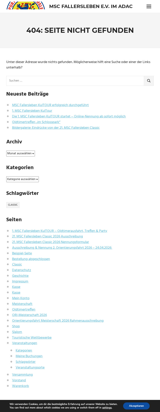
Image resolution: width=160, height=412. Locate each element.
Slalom (17, 332)
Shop (16, 326)
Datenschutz (21, 270)
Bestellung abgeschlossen (31, 259)
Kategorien (24, 350)
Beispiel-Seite (22, 253)
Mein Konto (20, 298)
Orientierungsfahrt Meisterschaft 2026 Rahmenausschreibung (58, 321)
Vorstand (19, 380)
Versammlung (22, 375)
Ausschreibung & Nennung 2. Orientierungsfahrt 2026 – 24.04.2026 (62, 248)
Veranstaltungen (24, 343)
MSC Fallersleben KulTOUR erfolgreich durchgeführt (50, 105)
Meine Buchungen (29, 356)
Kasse (16, 287)
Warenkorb (20, 386)
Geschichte (20, 276)
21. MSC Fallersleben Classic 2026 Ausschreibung (47, 236)
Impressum (20, 281)
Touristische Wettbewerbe (32, 338)
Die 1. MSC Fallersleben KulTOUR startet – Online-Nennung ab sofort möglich (69, 116)
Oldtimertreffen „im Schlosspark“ (36, 122)
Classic (13, 205)
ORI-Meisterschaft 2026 (29, 315)
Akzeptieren (136, 406)
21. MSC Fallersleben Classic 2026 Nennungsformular (50, 242)
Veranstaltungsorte (30, 367)
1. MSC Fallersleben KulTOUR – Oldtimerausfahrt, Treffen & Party (59, 231)
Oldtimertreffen (23, 310)
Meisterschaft (22, 304)
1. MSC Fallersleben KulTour (32, 111)
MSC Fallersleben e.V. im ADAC (91, 6)
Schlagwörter (26, 362)
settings (107, 407)
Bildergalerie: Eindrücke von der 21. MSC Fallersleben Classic (56, 128)
